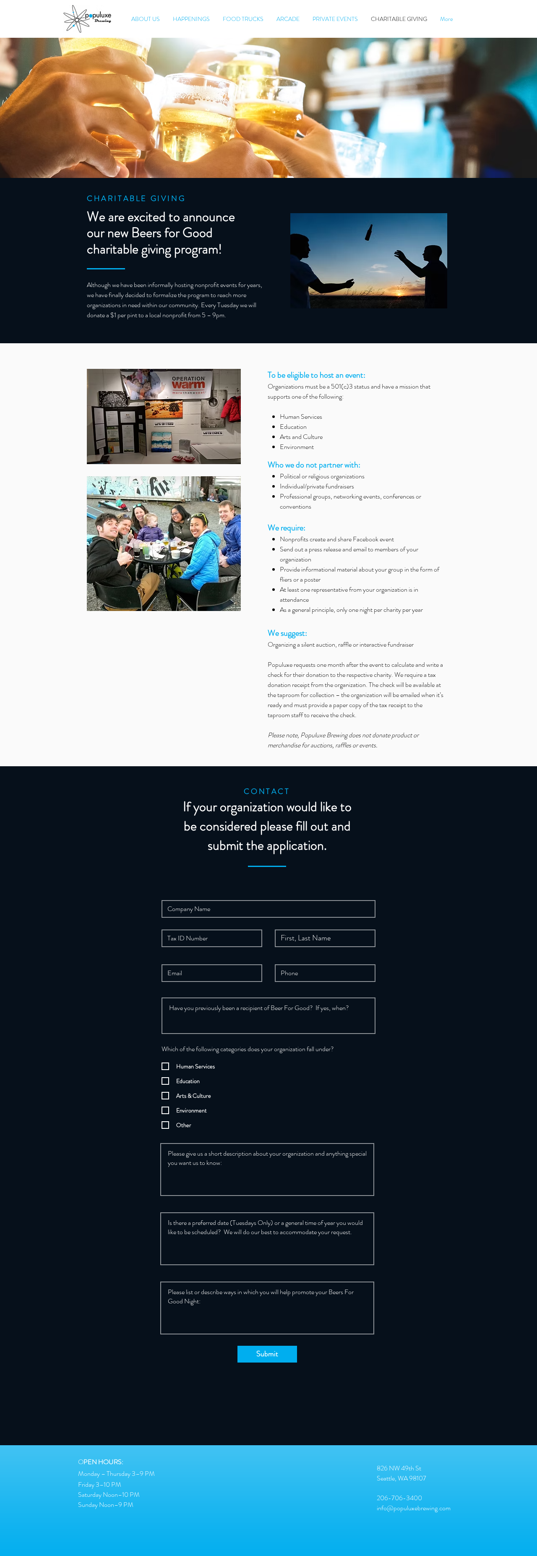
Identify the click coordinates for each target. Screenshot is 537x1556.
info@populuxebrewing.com (414, 1508)
